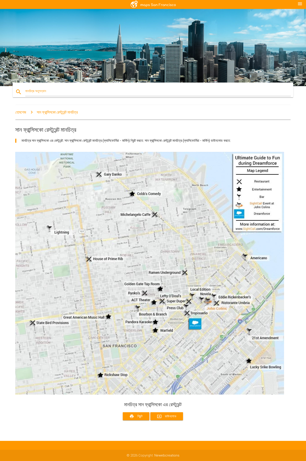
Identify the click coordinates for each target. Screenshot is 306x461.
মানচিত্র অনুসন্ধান (35, 91)
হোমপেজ (20, 112)
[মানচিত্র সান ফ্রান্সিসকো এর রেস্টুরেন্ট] (149, 393)
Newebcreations (166, 455)
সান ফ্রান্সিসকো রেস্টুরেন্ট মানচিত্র (57, 112)
